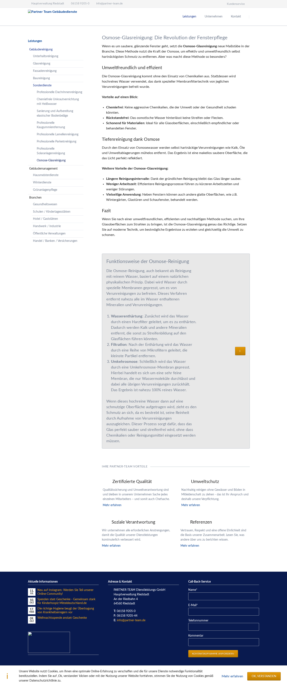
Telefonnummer (198, 620)
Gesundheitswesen (45, 204)
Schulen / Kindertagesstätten (51, 211)
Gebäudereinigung (41, 49)
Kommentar (195, 635)
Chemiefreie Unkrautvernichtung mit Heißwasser (58, 101)
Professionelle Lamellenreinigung (57, 134)
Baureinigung (41, 78)
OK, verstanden (264, 676)
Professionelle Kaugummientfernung (51, 125)
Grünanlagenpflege (45, 189)
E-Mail (194, 605)
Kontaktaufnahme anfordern (213, 653)
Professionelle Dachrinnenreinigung (59, 92)
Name (194, 589)
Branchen (35, 197)
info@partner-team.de (131, 620)
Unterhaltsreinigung (45, 56)
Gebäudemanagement (43, 168)
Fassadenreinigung (45, 71)
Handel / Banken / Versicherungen (55, 241)
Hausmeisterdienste (45, 175)
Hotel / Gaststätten (45, 218)
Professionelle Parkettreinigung (56, 141)
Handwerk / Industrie (47, 226)
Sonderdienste (42, 85)
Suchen (254, 17)
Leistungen (35, 41)
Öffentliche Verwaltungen (49, 233)
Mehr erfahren (232, 676)
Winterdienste (42, 182)
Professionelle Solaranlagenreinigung (51, 151)
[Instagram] (255, 4)
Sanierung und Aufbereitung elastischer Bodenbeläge (55, 113)
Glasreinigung (41, 63)
